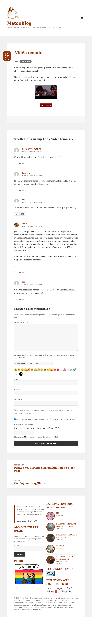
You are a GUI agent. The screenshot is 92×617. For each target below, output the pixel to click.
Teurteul (26, 173)
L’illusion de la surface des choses (66, 536)
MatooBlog (19, 23)
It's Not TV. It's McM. (31, 149)
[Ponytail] (50, 549)
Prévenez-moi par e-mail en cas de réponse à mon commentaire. (46, 419)
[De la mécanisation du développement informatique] (50, 560)
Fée (57, 513)
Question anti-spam (23, 425)
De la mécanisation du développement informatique (66, 559)
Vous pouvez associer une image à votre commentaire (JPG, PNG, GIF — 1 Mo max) (46, 356)
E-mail (17, 389)
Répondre (20, 163)
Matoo (25, 223)
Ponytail (60, 546)
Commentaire (21, 322)
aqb (24, 199)
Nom (17, 379)
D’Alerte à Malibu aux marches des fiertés (66, 525)
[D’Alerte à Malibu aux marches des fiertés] (50, 527)
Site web (18, 400)
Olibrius (24, 61)
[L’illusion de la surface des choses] (50, 538)
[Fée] (50, 516)
